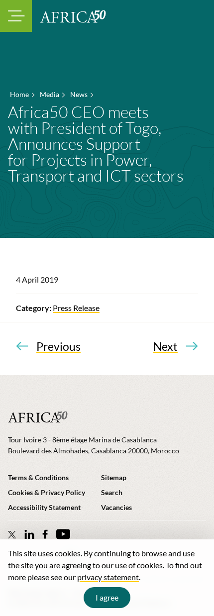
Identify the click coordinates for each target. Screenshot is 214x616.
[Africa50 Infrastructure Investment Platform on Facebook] (45, 534)
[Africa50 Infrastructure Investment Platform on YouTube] (63, 534)
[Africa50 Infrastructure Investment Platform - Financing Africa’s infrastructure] (73, 16)
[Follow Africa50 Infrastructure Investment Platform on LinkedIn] (29, 534)
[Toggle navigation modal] (16, 16)
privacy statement (108, 577)
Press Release (76, 307)
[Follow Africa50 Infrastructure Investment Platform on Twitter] (12, 534)
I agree (107, 597)
